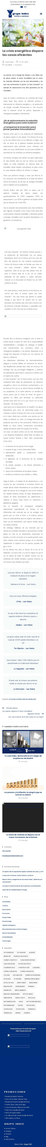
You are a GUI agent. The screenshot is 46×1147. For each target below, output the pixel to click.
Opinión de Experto (9, 925)
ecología (7, 979)
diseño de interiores (32, 975)
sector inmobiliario (33, 1001)
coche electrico (24, 964)
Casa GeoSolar (9, 964)
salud (21, 1001)
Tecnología (6, 941)
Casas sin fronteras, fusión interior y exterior (17, 875)
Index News (33, 983)
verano (18, 1013)
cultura (7, 975)
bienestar (7, 956)
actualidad (12, 699)
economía (19, 699)
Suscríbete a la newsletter (23, 4)
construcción (23, 967)
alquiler (32, 952)
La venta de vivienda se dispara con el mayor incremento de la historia (23, 836)
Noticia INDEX (28, 994)
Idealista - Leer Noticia (24, 625)
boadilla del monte (21, 956)
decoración (17, 975)
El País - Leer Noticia (24, 602)
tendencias (8, 1013)
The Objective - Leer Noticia (24, 648)
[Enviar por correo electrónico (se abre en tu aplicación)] (25, 7)
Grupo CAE (28, 1144)
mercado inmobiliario (29, 699)
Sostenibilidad (7, 937)
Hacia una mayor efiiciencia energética (23, 596)
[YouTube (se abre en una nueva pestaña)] (22, 7)
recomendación (10, 1001)
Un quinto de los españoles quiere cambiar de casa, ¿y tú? (22, 872)
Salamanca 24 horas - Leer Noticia (23, 584)
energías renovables (32, 979)
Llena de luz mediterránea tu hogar (14, 890)
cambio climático (10, 960)
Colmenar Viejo (9, 967)
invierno (31, 986)
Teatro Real (30, 1005)
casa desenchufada (27, 960)
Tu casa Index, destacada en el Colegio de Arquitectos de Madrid (23, 757)
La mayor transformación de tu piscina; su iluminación (21, 886)
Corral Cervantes (10, 971)
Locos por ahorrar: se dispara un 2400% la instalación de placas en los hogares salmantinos (23, 576)
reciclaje (31, 998)
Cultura (5, 906)
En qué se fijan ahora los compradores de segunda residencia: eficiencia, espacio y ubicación (23, 616)
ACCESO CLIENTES (17, 2)
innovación (8, 986)
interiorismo (20, 986)
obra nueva (8, 998)
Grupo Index (9, 62)
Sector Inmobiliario (9, 933)
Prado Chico (20, 998)
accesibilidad (9, 952)
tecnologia (8, 1009)
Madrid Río (8, 990)
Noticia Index (7, 921)
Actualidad (8, 65)
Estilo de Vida (9, 983)
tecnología (20, 1009)
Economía (18, 65)
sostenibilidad (9, 1005)
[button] (41, 13)
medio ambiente (20, 990)
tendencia (31, 1009)
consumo (36, 967)
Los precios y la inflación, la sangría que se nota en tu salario (23, 793)
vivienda (27, 1013)
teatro (20, 1005)
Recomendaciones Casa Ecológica (14, 929)
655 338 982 (30, 2)
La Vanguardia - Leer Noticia (24, 669)
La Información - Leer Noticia (24, 689)
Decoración (6, 909)
